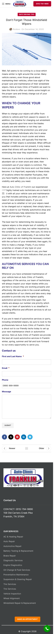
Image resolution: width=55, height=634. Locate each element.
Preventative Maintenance (16, 574)
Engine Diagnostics (12, 565)
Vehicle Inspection (12, 593)
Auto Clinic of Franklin (20, 187)
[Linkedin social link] (23, 437)
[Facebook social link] (4, 437)
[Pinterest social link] (17, 437)
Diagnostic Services (13, 560)
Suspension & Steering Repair (17, 579)
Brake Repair (9, 555)
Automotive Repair (12, 546)
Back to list (26, 448)
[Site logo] (19, 3)
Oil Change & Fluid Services (16, 570)
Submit (7, 425)
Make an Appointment (27, 619)
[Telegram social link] (30, 437)
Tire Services (9, 584)
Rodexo (16, 29)
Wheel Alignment (11, 598)
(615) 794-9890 (42, 4)
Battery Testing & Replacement (18, 551)
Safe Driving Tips (26, 14)
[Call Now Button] (47, 628)
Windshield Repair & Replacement (19, 603)
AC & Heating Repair (13, 536)
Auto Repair (9, 541)
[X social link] (10, 437)
